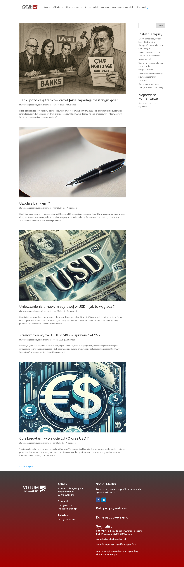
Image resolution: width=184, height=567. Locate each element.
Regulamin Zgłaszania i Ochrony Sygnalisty (117, 551)
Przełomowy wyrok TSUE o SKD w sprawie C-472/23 (61, 335)
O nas (47, 7)
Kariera (105, 7)
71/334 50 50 (68, 519)
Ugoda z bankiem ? (34, 203)
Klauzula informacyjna (107, 554)
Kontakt (141, 7)
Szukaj (160, 25)
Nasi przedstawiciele (123, 7)
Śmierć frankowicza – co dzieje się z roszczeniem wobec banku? (149, 55)
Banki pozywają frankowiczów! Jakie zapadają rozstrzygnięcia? (68, 100)
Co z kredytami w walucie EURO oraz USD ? (54, 438)
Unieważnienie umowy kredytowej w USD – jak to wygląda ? (67, 306)
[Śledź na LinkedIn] (103, 500)
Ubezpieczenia (74, 7)
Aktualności (91, 7)
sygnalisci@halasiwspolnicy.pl (111, 539)
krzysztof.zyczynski (42, 104)
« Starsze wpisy (26, 466)
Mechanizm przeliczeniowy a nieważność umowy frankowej (150, 76)
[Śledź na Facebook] (98, 500)
